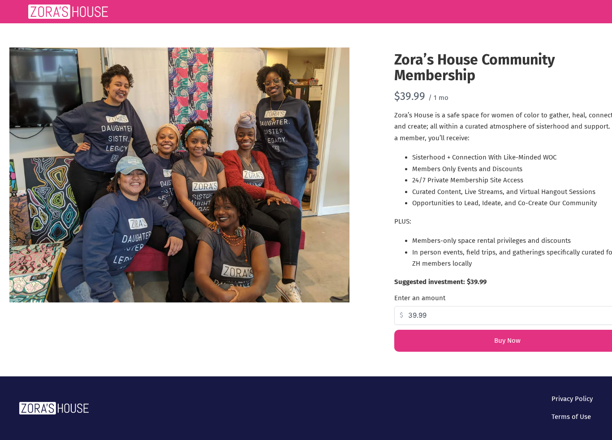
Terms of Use (571, 417)
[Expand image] (337, 59)
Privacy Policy (572, 399)
